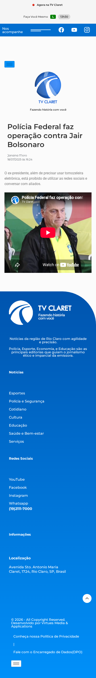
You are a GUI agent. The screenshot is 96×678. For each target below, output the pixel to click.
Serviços (16, 441)
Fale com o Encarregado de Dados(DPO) (47, 652)
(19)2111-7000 (20, 509)
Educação (18, 425)
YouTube (17, 479)
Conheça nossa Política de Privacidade (46, 636)
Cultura (15, 417)
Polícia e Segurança (26, 401)
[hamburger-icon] (9, 64)
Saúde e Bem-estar (26, 433)
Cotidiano (17, 409)
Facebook (18, 487)
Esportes (17, 393)
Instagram (18, 495)
